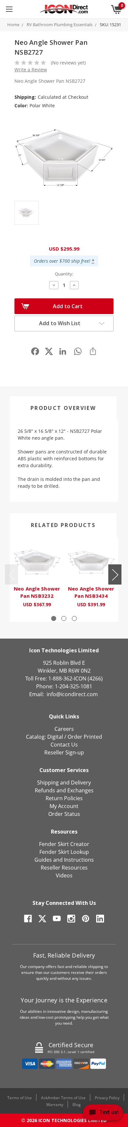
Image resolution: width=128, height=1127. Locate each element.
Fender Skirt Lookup (64, 851)
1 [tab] (53, 618)
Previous (11, 574)
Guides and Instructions (64, 859)
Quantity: (64, 274)
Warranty (54, 1104)
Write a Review (30, 69)
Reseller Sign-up (64, 752)
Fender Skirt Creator (64, 844)
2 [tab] (63, 618)
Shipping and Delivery (64, 782)
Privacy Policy (107, 1098)
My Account (64, 806)
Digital (55, 736)
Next (114, 574)
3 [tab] (74, 618)
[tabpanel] (37, 576)
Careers (64, 728)
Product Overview (63, 408)
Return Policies (64, 798)
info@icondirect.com (72, 694)
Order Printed (85, 736)
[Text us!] (103, 1114)
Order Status (64, 814)
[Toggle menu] (9, 9)
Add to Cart (68, 306)
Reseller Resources (64, 867)
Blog (77, 1104)
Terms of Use (19, 1098)
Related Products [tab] (63, 525)
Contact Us (64, 744)
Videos (64, 875)
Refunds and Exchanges (64, 790)
